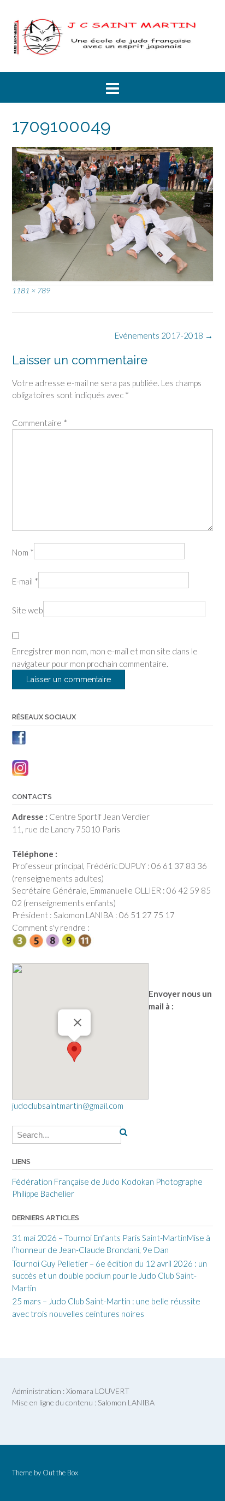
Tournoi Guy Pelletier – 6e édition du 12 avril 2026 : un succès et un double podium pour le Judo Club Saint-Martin (109, 1275)
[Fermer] (77, 1022)
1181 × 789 (31, 290)
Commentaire (39, 423)
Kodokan (137, 1181)
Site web (27, 610)
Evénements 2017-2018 (164, 335)
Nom (23, 552)
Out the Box (60, 1472)
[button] (74, 1051)
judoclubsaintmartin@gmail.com (67, 1105)
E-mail (25, 581)
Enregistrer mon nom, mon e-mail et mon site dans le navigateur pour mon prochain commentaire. (105, 657)
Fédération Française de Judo (66, 1181)
